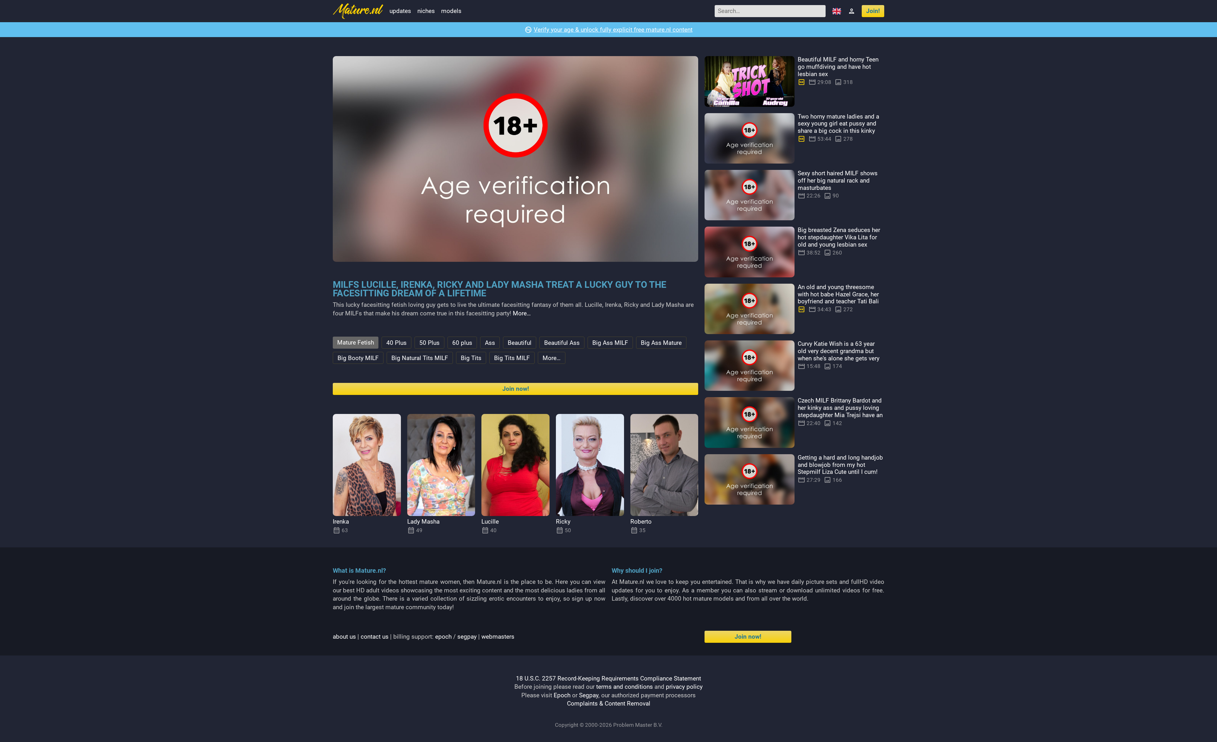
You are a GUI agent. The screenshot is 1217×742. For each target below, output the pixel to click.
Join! (873, 11)
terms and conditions (624, 686)
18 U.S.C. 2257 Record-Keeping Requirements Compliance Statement (608, 678)
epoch (443, 636)
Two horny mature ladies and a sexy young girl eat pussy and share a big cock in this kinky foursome (838, 127)
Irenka (341, 521)
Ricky (563, 521)
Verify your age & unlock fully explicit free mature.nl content (613, 29)
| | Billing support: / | (423, 636)
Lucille (490, 521)
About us (344, 636)
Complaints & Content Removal (608, 703)
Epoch (562, 695)
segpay (467, 636)
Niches (426, 11)
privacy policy (684, 686)
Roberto (641, 521)
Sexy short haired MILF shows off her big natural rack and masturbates (838, 180)
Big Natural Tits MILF (419, 358)
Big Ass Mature (661, 342)
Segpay (588, 695)
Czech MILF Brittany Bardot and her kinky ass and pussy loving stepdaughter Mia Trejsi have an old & (840, 411)
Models (451, 11)
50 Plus (429, 342)
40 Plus (396, 342)
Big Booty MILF (358, 358)
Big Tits (471, 358)
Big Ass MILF (610, 342)
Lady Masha (423, 521)
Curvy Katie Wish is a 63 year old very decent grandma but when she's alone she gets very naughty (838, 354)
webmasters (497, 636)
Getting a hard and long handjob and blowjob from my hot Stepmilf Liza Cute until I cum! (840, 465)
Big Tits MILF (512, 358)
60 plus (462, 342)
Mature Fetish (355, 342)
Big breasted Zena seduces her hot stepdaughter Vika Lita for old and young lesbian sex (839, 237)
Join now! (515, 388)
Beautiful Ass (562, 342)
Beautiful (519, 342)
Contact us (375, 636)
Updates (400, 11)
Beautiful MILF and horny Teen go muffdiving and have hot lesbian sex (838, 67)
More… (522, 313)
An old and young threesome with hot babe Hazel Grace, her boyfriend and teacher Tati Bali (838, 294)
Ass (490, 342)
